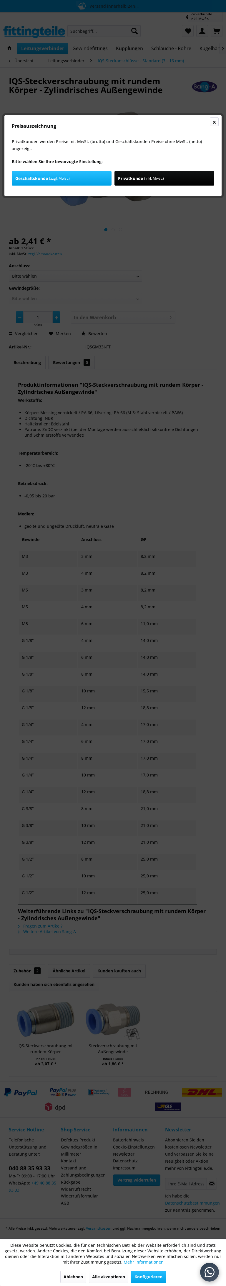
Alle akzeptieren (108, 1277)
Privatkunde (141, 178)
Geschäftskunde (42, 178)
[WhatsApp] (209, 1272)
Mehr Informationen (144, 1262)
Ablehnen (73, 1277)
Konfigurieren (148, 1277)
